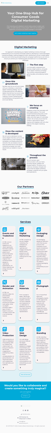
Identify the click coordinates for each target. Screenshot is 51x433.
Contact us (26, 395)
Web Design (23, 334)
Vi (3, 333)
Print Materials (24, 287)
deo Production (8, 334)
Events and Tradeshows (8, 235)
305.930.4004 (26, 414)
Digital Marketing (24, 234)
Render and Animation (8, 287)
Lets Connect (40, 3)
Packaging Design (42, 234)
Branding (41, 333)
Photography (42, 287)
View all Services (25, 374)
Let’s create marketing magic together (25, 33)
